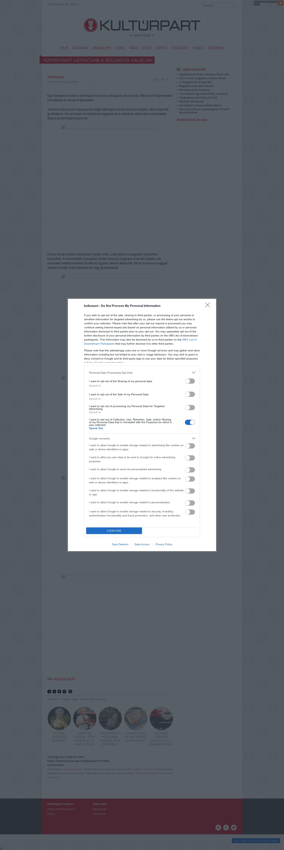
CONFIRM (114, 530)
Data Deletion (120, 544)
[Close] (209, 306)
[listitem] (142, 373)
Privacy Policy (164, 544)
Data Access (142, 544)
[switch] (190, 381)
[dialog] (142, 425)
